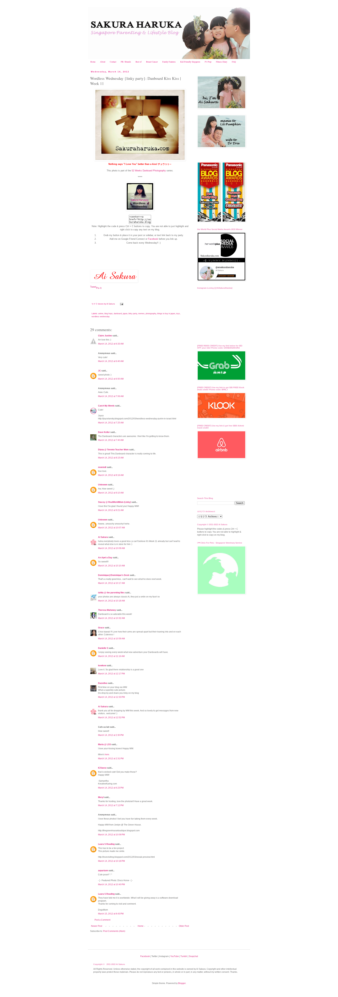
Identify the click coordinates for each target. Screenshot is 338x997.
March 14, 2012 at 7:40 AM (111, 440)
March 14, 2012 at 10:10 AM (111, 565)
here (107, 754)
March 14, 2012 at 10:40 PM (111, 884)
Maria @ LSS (104, 744)
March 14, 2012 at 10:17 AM (111, 583)
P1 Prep (208, 61)
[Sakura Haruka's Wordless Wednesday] (140, 210)
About (102, 61)
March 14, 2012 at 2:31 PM (111, 758)
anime (100, 313)
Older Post (184, 926)
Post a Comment (102, 920)
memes (141, 313)
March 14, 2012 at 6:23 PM (111, 788)
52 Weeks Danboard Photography (149, 170)
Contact (113, 61)
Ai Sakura (111, 304)
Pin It (99, 288)
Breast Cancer (152, 61)
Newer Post (96, 926)
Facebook (153, 239)
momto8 (102, 467)
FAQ (234, 61)
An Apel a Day (105, 557)
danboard (118, 313)
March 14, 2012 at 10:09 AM (111, 548)
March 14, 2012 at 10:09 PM (111, 834)
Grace (101, 627)
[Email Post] (121, 304)
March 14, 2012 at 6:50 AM (111, 379)
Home (92, 61)
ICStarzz (102, 768)
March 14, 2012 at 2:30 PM (111, 735)
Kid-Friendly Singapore (190, 61)
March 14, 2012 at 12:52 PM (111, 717)
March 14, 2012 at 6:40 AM (111, 361)
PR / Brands (126, 61)
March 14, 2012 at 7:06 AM (111, 396)
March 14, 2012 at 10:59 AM (111, 638)
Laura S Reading (106, 844)
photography (151, 313)
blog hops (108, 313)
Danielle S (103, 648)
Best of (139, 61)
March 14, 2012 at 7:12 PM (111, 805)
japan (125, 313)
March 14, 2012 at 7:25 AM (111, 422)
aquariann (103, 870)
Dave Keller (104, 432)
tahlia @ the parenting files (111, 592)
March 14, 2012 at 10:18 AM (111, 601)
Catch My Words (106, 406)
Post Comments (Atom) (114, 931)
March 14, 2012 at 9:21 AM (111, 510)
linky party (133, 313)
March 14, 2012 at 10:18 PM (111, 861)
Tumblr (183, 956)
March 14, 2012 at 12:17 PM (111, 673)
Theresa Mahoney (107, 610)
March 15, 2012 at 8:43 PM (111, 913)
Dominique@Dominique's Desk (113, 575)
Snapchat (193, 956)
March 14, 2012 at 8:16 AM (111, 475)
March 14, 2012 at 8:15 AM (111, 457)
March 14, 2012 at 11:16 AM (111, 656)
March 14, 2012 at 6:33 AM (111, 344)
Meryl (101, 797)
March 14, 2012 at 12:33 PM (111, 697)
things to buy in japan (166, 313)
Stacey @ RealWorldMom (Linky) (114, 502)
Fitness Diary (221, 61)
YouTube (174, 956)
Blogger (182, 983)
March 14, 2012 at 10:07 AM (111, 527)
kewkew (102, 665)
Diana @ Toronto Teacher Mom (113, 449)
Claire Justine (105, 335)
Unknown (102, 484)
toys (178, 313)
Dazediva (102, 683)
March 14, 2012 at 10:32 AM (111, 618)
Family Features (169, 61)
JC (99, 370)
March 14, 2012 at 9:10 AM (111, 493)
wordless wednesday (101, 316)
